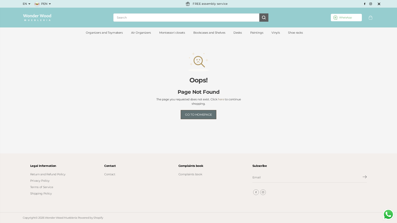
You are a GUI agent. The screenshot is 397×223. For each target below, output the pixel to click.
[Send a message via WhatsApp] (388, 214)
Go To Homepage (198, 114)
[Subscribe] (365, 177)
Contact (109, 174)
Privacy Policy (40, 181)
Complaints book (190, 174)
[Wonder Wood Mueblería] (37, 17)
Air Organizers (141, 32)
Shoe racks (295, 32)
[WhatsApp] (346, 17)
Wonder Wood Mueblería (61, 217)
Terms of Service (41, 187)
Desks (237, 32)
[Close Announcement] (379, 3)
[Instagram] (370, 3)
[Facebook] (364, 3)
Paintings (256, 32)
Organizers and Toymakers (104, 32)
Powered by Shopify (90, 217)
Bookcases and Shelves (209, 32)
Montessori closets (172, 32)
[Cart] (370, 17)
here (221, 99)
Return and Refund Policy (48, 174)
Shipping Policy (41, 193)
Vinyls (275, 32)
